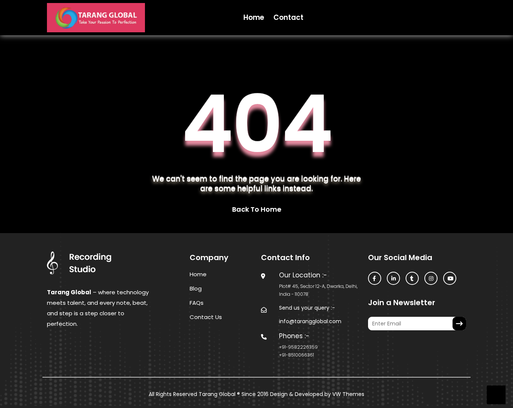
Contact (288, 17)
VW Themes (347, 394)
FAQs (197, 303)
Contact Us (206, 317)
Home (253, 17)
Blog (196, 288)
